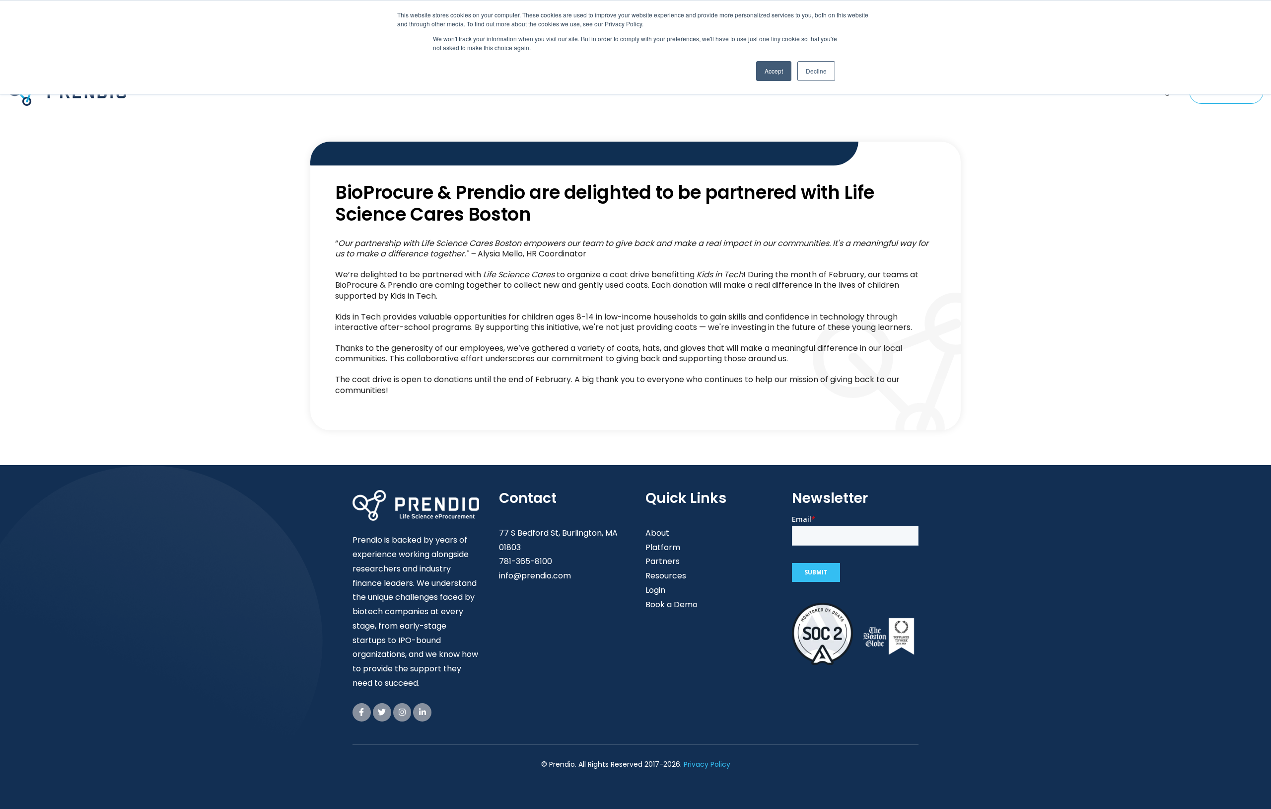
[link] (362, 712)
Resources (665, 575)
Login (655, 590)
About (657, 533)
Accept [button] (774, 71)
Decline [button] (816, 71)
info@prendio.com (535, 575)
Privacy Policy (707, 764)
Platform (662, 547)
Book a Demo (671, 604)
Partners (662, 561)
